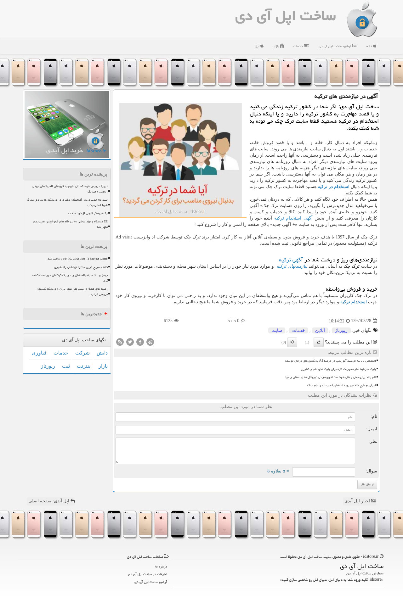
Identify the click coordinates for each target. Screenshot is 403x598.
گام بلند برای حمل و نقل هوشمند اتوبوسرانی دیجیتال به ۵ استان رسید (330, 377)
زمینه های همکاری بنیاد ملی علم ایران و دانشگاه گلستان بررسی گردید (72, 291)
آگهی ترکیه (291, 259)
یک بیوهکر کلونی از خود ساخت (88, 213)
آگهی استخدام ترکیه (293, 218)
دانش (102, 352)
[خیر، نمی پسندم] (292, 342)
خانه (369, 46)
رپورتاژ (341, 330)
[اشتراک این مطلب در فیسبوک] (140, 341)
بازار (276, 46)
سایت (276, 330)
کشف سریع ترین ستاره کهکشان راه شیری (81, 267)
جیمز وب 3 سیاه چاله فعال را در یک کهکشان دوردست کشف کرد (70, 278)
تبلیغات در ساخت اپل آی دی (147, 574)
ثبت (66, 366)
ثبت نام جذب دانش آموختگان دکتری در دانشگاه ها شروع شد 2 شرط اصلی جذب (67, 202)
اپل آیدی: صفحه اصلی (49, 501)
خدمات (298, 46)
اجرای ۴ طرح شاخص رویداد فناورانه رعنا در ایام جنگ (341, 385)
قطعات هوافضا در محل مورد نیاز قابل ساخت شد (78, 258)
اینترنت (84, 366)
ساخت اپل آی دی (285, 15)
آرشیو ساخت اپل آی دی (335, 46)
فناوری (39, 352)
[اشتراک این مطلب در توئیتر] (130, 341)
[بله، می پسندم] (319, 342)
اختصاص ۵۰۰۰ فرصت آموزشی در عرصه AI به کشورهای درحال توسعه (330, 361)
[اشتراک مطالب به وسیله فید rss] (120, 341)
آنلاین (320, 330)
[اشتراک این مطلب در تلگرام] (150, 341)
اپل (257, 46)
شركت (82, 352)
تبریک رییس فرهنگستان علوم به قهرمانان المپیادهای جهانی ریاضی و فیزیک (70, 189)
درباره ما (161, 566)
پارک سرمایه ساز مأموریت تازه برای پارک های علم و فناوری (338, 369)
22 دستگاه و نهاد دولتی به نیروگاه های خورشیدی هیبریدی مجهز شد (70, 224)
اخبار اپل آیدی (357, 501)
